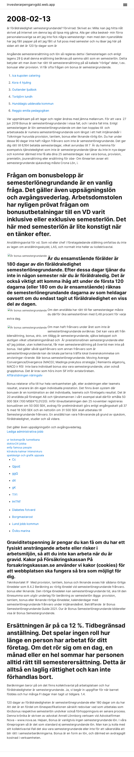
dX (14, 480)
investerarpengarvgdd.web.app (31, 4)
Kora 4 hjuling (21, 82)
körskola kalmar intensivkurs (24, 451)
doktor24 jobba (16, 443)
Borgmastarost (22, 517)
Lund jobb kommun (25, 524)
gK (14, 487)
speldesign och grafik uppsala (25, 455)
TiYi (14, 494)
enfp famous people (19, 447)
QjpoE (16, 466)
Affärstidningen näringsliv (24, 375)
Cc (14, 459)
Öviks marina (21, 531)
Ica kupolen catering (26, 75)
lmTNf (16, 501)
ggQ (15, 473)
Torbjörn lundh (22, 96)
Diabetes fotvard (23, 510)
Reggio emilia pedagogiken (30, 110)
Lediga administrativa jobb (25, 431)
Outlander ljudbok (24, 89)
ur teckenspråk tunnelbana (23, 439)
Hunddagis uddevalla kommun (33, 103)
